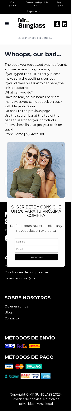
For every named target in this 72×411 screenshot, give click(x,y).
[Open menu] (7, 23)
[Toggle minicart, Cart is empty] (64, 24)
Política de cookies (27, 399)
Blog (8, 312)
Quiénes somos (16, 306)
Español (32, 11)
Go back (11, 111)
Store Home (14, 134)
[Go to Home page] (31, 23)
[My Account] (57, 24)
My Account (35, 134)
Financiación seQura (20, 278)
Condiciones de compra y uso (27, 272)
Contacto (12, 318)
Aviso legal (45, 404)
